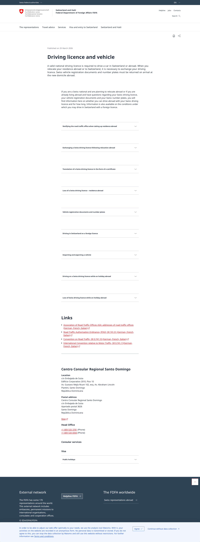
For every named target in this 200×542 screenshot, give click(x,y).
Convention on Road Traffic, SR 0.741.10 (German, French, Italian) (95, 339)
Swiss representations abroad (118, 500)
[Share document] (179, 36)
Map (63, 419)
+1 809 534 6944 (69, 432)
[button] (29, 27)
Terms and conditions (44, 536)
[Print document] (173, 36)
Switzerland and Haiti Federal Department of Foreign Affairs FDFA (76, 11)
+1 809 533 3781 (69, 429)
